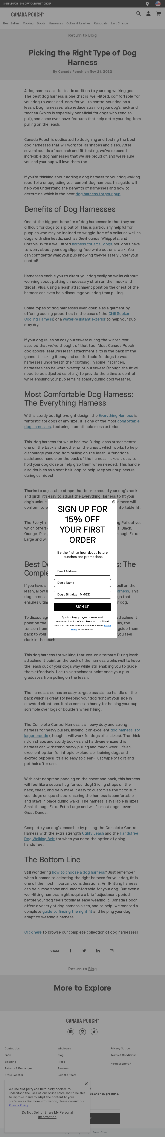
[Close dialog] (114, 502)
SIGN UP (83, 607)
